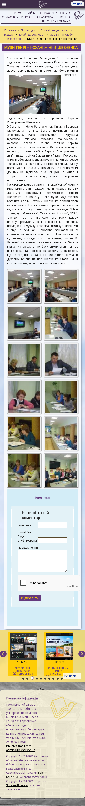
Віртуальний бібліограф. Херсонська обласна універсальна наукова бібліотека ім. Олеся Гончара (36, 17)
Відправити (30, 598)
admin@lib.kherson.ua (20, 750)
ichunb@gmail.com (18, 746)
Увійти (77, 4)
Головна (10, 30)
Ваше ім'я (24, 525)
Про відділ (28, 30)
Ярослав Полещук (17, 785)
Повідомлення (28, 547)
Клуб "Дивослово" (32, 34)
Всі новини (71, 676)
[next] (81, 654)
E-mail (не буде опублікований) (28, 536)
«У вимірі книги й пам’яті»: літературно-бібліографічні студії (58, 668)
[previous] (3, 654)
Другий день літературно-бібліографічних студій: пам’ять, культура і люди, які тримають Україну (23, 668)
